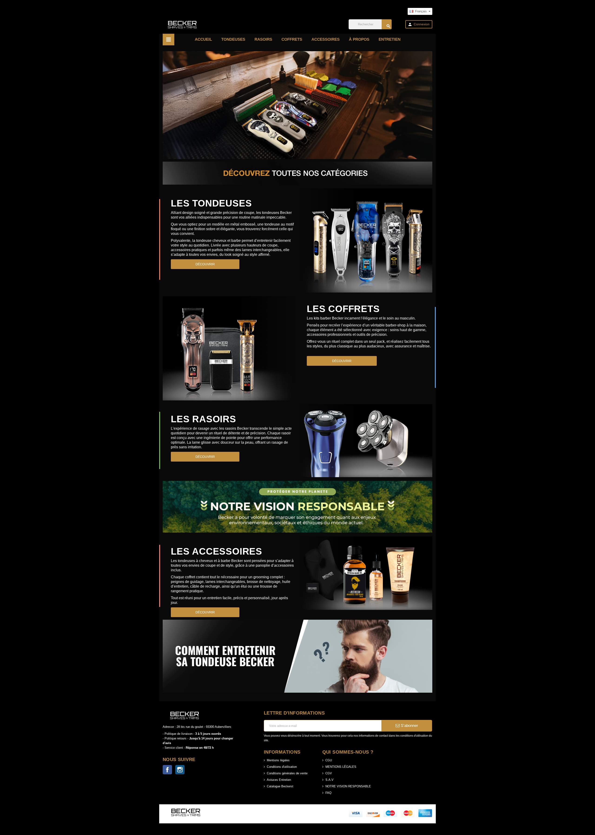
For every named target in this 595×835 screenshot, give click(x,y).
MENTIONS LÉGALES (340, 766)
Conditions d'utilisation (282, 766)
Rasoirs (263, 39)
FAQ (328, 793)
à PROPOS (359, 39)
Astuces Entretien (279, 780)
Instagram (180, 769)
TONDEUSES (233, 39)
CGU (328, 760)
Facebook (167, 769)
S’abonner (409, 725)
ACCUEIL (203, 39)
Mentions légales (278, 760)
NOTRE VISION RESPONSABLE (348, 786)
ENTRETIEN (389, 39)
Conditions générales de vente (287, 773)
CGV (328, 773)
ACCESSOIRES (325, 39)
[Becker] (182, 24)
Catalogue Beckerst (280, 786)
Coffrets (291, 39)
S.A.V (329, 780)
